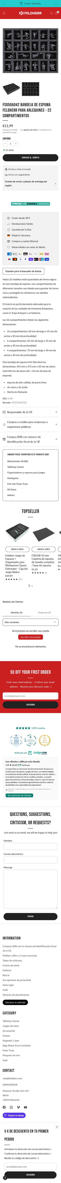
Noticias (7, 970)
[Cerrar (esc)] (57, 1127)
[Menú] (4, 13)
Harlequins (13, 478)
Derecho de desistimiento (16, 994)
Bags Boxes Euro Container (17, 1045)
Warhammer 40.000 (17, 461)
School (6, 1035)
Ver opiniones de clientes (19, 795)
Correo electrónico (13, 853)
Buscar (6, 975)
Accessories (9, 1030)
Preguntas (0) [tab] (44, 612)
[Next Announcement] (56, 3)
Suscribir (30, 1174)
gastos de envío (30, 130)
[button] (5, 1178)
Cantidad (7, 138)
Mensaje (8, 867)
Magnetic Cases (11, 1040)
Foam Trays (8, 1050)
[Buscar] (51, 13)
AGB (5, 989)
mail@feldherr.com (12, 1078)
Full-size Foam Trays (17, 483)
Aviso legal (8, 984)
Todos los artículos (12, 960)
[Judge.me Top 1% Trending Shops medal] (45, 740)
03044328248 (10, 1084)
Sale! (5, 1060)
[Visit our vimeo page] (18, 1107)
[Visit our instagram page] (11, 1107)
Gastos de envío (11, 965)
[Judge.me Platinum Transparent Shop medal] (30, 740)
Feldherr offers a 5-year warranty (20, 955)
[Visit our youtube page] (25, 1107)
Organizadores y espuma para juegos (26, 472)
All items (11, 489)
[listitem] (30, 3)
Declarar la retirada (15, 1002)
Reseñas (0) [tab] (16, 612)
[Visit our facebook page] (4, 1107)
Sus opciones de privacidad (17, 980)
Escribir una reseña (30, 637)
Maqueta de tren (11, 1055)
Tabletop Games (15, 466)
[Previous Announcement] (5, 3)
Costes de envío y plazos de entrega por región (26, 183)
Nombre (8, 840)
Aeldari (11, 495)
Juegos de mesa (11, 1025)
